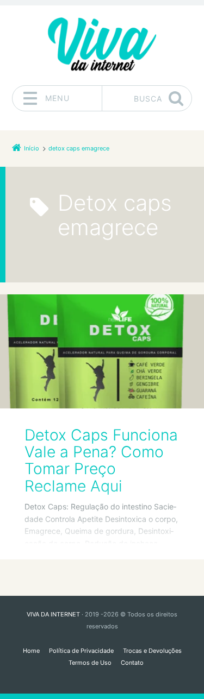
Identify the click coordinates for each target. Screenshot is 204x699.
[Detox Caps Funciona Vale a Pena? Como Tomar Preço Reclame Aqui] (102, 351)
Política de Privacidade (81, 650)
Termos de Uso (90, 662)
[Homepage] (102, 45)
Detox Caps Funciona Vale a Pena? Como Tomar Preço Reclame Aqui (101, 460)
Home (31, 650)
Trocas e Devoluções (152, 650)
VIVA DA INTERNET (53, 614)
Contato (132, 662)
